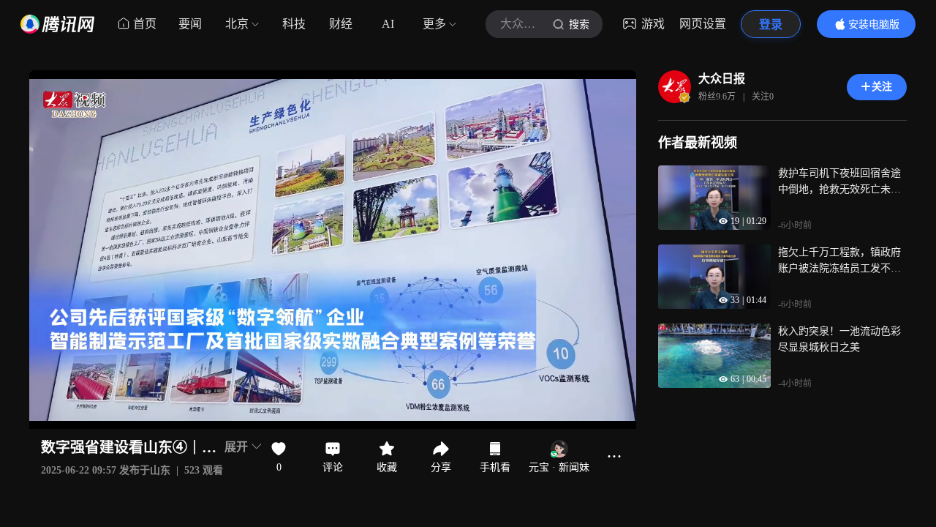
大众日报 (721, 78)
